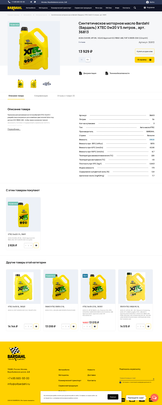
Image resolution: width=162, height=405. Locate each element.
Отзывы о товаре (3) (66, 95)
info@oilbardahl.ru (19, 384)
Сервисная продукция (83, 8)
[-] (26, 245)
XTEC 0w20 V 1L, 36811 (17, 234)
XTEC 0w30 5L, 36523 (16, 306)
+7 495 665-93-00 (18, 2)
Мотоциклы (43, 8)
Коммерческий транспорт (61, 8)
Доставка (91, 375)
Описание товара (16, 95)
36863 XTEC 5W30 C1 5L (55, 306)
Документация (89, 73)
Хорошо (113, 397)
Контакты (126, 8)
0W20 (152, 139)
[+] (31, 245)
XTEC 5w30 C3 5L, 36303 (92, 306)
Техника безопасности (120, 73)
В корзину (142, 59)
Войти (152, 2)
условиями (56, 398)
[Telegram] (31, 2)
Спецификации (41, 95)
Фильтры (98, 8)
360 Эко (109, 8)
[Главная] (15, 8)
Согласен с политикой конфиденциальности (136, 382)
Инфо (117, 8)
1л (82, 59)
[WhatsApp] (35, 2)
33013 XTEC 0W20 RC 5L (129, 306)
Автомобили (30, 8)
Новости (91, 369)
